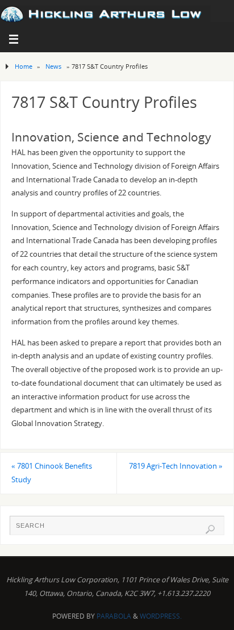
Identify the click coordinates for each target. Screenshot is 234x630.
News (53, 66)
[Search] (210, 529)
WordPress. (161, 616)
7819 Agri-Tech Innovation (176, 466)
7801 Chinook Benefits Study (51, 473)
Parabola (114, 616)
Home (23, 66)
